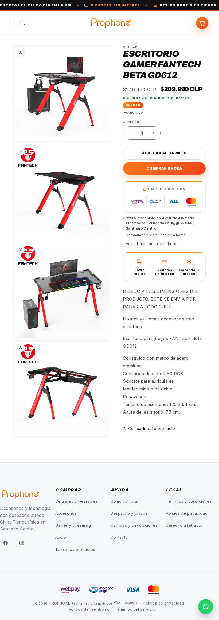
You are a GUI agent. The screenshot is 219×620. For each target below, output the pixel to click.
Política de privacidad (187, 513)
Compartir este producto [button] (151, 428)
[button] (11, 23)
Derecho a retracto (184, 525)
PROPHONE (60, 603)
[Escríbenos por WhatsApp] (205, 606)
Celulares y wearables (76, 501)
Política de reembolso (89, 609)
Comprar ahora (164, 168)
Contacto (119, 537)
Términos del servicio (135, 609)
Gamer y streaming (73, 525)
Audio (60, 537)
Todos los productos (75, 549)
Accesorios (66, 513)
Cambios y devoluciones (134, 525)
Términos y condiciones (189, 501)
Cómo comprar (125, 501)
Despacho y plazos (129, 513)
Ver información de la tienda (153, 243)
